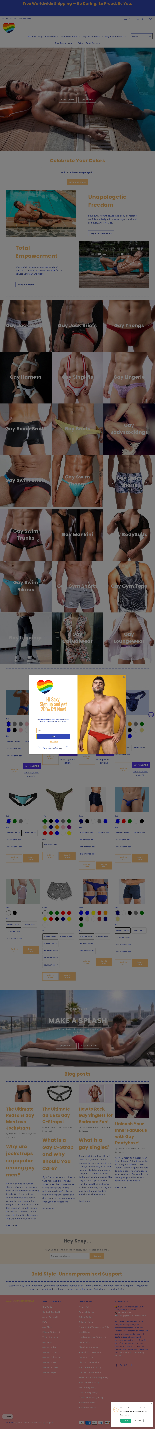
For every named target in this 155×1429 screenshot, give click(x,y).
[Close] (151, 1403)
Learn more (124, 1415)
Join (53, 736)
